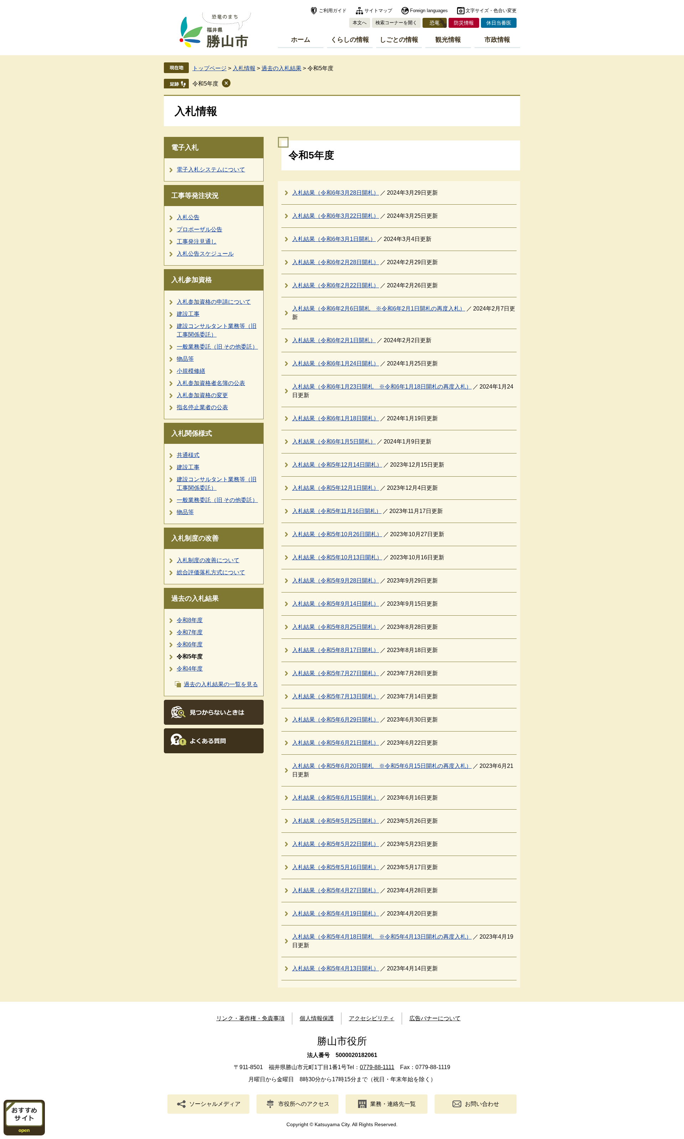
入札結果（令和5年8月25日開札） (335, 627)
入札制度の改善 (195, 538)
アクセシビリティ (371, 1018)
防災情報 (464, 23)
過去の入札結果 (281, 68)
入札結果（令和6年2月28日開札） (335, 262)
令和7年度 (190, 632)
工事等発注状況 (195, 195)
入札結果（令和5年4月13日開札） (335, 968)
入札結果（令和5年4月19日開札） (335, 913)
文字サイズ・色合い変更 (491, 10)
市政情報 (497, 39)
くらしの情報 (350, 39)
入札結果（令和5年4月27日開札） (335, 890)
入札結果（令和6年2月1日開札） (334, 340)
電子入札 (184, 147)
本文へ (360, 22)
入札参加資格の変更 (202, 395)
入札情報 (244, 68)
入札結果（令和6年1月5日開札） (334, 441)
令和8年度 (190, 620)
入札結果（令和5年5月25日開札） (335, 821)
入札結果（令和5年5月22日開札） (335, 844)
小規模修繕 (191, 371)
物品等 (185, 359)
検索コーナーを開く (396, 22)
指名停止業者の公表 (202, 407)
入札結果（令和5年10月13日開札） (337, 557)
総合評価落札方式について (211, 572)
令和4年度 (190, 669)
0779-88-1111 (377, 1067)
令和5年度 (205, 84)
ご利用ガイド (333, 10)
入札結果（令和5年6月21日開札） (335, 743)
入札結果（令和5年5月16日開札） (335, 867)
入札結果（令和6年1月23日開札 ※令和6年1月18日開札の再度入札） (382, 387)
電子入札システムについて (211, 169)
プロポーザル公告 (199, 229)
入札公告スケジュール (205, 254)
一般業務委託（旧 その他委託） (217, 347)
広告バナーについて (435, 1018)
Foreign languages (429, 10)
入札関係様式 (191, 433)
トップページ (209, 68)
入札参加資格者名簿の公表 (211, 383)
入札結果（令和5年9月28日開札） (335, 581)
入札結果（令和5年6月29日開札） (335, 720)
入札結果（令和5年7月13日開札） (335, 696)
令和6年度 (190, 644)
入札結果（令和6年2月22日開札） (335, 285)
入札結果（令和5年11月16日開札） (337, 511)
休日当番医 (498, 23)
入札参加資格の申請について (214, 302)
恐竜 (435, 23)
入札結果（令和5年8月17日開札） (335, 650)
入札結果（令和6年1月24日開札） (335, 363)
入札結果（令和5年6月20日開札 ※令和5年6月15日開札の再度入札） (382, 766)
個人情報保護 (317, 1018)
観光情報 (448, 39)
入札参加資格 (191, 279)
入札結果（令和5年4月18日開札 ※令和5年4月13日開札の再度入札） (382, 937)
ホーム (300, 39)
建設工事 (188, 314)
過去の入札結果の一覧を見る (221, 684)
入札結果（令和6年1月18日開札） (335, 418)
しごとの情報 (399, 39)
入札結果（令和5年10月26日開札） (337, 534)
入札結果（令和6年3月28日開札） (335, 193)
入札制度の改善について (208, 560)
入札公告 (188, 217)
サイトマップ (378, 10)
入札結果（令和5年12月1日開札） (335, 488)
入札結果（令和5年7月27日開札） (335, 673)
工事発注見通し (197, 241)
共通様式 (188, 455)
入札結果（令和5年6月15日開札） (335, 798)
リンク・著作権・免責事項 (250, 1018)
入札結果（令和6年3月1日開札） (334, 239)
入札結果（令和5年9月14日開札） (335, 604)
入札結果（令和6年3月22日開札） (335, 216)
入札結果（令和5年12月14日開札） (337, 465)
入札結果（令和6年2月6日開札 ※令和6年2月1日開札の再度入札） (378, 309)
